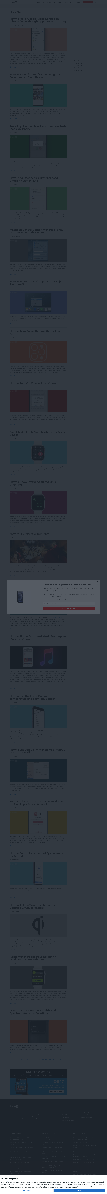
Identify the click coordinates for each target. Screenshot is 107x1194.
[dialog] (53, 1184)
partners (9, 1181)
